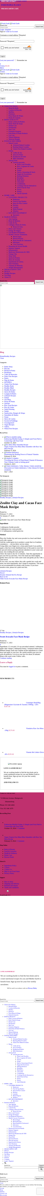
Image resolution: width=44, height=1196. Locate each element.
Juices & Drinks (9, 392)
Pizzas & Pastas (9, 401)
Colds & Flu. (13, 223)
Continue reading (6, 658)
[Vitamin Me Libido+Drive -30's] (15, 752)
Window (16, 211)
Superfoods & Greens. (16, 262)
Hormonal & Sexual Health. (18, 246)
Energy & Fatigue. (15, 231)
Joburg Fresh (13, 160)
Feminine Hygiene (15, 131)
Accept (2, 1188)
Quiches (7, 403)
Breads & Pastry (9, 370)
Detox (6, 378)
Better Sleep (8, 367)
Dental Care (13, 126)
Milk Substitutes (18, 159)
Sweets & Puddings (11, 421)
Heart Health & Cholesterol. (22, 240)
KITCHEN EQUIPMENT (18, 213)
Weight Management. (16, 267)
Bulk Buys (20, 180)
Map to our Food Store (12, 871)
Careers (6, 867)
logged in (12, 666)
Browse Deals (9, 857)
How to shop (8, 882)
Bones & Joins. (18, 227)
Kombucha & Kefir (19, 157)
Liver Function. (18, 244)
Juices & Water (18, 155)
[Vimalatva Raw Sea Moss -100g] (15, 728)
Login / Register (9, 1161)
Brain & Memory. (15, 221)
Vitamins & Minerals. (16, 266)
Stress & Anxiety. (14, 260)
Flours (19, 189)
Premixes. (12, 114)
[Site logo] (5, 23)
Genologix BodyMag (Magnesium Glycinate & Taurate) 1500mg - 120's (22, 703)
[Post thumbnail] (12, 437)
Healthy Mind (9, 388)
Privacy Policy (9, 873)
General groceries (19, 162)
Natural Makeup (14, 137)
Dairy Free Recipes (10, 376)
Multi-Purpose (17, 209)
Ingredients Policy (10, 866)
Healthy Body (9, 386)
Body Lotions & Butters (17, 122)
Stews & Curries (9, 419)
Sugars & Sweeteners (24, 174)
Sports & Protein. (14, 258)
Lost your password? (7, 60)
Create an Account (11, 31)
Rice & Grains (9, 407)
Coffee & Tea (17, 153)
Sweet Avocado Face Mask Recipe (14, 637)
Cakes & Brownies (10, 374)
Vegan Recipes (9, 425)
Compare (7, 1159)
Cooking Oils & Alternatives (26, 186)
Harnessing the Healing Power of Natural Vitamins (21, 454)
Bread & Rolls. (14, 108)
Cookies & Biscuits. (15, 110)
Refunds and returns (11, 885)
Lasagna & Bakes (10, 394)
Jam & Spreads (22, 193)
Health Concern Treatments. (18, 234)
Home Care (8, 855)
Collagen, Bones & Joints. (17, 225)
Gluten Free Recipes (11, 384)
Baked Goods (13, 143)
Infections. (16, 242)
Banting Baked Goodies (21, 147)
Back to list (4, 577)
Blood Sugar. (17, 237)
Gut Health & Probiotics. (17, 233)
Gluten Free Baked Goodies (22, 149)
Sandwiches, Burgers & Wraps (14, 413)
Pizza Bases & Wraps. (16, 116)
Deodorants (12, 127)
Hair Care (12, 129)
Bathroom (16, 199)
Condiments (21, 184)
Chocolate (20, 182)
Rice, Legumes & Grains (25, 166)
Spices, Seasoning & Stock (26, 172)
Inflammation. (13, 250)
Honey (19, 191)
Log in (3, 56)
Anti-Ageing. (13, 219)
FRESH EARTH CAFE (10, 9)
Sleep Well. (12, 256)
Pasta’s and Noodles (24, 164)
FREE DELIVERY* (8, 1)
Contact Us (8, 869)
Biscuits (7, 369)
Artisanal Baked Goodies (21, 145)
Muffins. (11, 112)
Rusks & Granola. (15, 118)
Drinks (11, 151)
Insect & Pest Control (20, 203)
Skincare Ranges (14, 139)
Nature (6, 398)
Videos (6, 427)
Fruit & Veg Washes (19, 201)
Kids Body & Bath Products (18, 133)
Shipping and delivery (11, 884)
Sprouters (16, 215)
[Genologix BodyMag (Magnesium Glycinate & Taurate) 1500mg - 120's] (15, 703)
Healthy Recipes (9, 356)
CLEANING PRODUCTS (18, 197)
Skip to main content (20, 1)
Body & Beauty (9, 849)
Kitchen (15, 205)
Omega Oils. (13, 254)
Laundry (16, 207)
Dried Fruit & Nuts (23, 188)
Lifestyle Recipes (10, 396)
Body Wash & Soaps (16, 124)
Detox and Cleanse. (15, 229)
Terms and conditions (11, 887)
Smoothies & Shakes (11, 415)
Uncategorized (9, 423)
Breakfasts (7, 372)
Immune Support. (14, 248)
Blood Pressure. (18, 238)
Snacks (19, 168)
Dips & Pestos (9, 380)
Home (2, 356)
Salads (6, 411)
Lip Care (12, 135)
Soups (19, 170)
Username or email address (13, 35)
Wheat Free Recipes (11, 428)
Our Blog (7, 399)
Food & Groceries (10, 851)
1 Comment (20, 828)
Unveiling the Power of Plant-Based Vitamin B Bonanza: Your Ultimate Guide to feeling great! (23, 461)
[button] (5, 1163)
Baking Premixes (23, 176)
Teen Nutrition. (14, 264)
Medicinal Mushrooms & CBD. (19, 252)
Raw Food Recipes (10, 405)
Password (7, 41)
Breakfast (20, 178)
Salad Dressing (9, 409)
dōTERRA (8, 382)
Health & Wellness (10, 853)
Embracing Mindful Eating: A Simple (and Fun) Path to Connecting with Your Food (23, 440)
